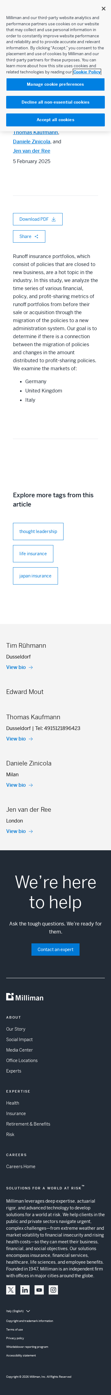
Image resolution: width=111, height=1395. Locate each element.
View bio (16, 667)
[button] (10, 1289)
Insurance (16, 1113)
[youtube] (39, 1289)
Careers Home (20, 1166)
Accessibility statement (21, 1355)
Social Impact (19, 1039)
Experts (13, 1071)
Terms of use (14, 1329)
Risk (10, 1134)
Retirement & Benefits (28, 1124)
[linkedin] (25, 1289)
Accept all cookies (55, 119)
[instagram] (53, 1289)
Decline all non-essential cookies (55, 102)
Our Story (15, 1029)
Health (12, 1103)
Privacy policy (15, 1338)
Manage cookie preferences (55, 84)
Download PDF (34, 219)
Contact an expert (55, 949)
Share (25, 236)
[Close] (103, 8)
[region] (55, 65)
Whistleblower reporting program (27, 1347)
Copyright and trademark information (29, 1321)
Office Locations (22, 1060)
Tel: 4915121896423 (57, 728)
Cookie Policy (87, 72)
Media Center (19, 1050)
